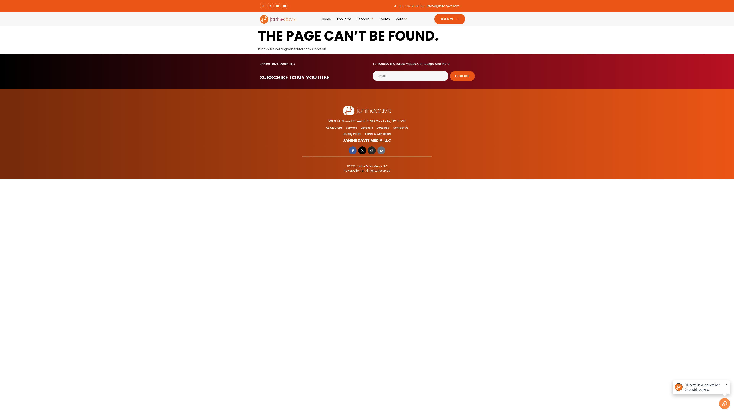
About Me (344, 19)
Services (363, 19)
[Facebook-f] (263, 6)
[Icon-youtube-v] (285, 6)
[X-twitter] (270, 6)
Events (385, 19)
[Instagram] (277, 6)
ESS (362, 170)
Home (326, 19)
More (399, 19)
